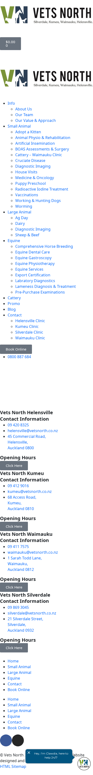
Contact (15, 684)
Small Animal (19, 666)
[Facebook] (6, 740)
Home (13, 661)
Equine (14, 678)
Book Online (19, 689)
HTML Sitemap (13, 766)
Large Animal (19, 672)
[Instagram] (18, 740)
